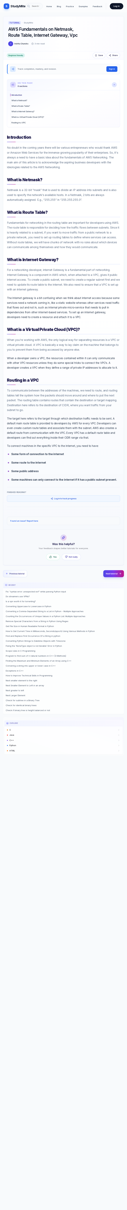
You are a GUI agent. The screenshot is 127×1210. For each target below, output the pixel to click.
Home (49, 6)
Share (115, 55)
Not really (73, 557)
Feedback (97, 6)
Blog (59, 6)
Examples (83, 6)
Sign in (112, 69)
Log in (117, 6)
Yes (55, 557)
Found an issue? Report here (24, 521)
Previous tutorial (16, 573)
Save (100, 55)
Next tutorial (112, 573)
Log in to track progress (65, 498)
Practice (70, 6)
